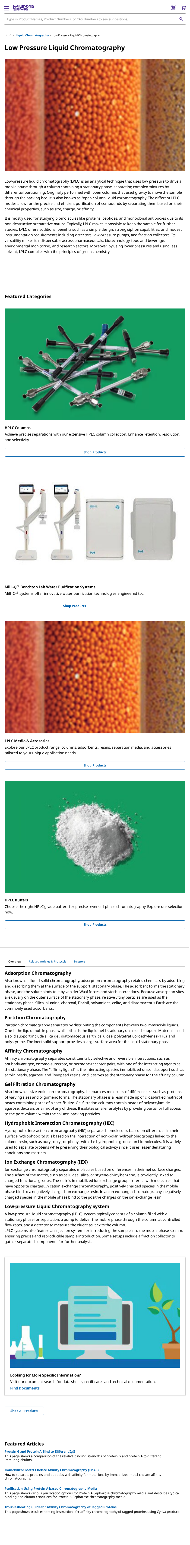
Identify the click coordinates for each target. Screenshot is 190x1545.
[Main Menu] (6, 8)
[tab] (15, 961)
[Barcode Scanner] (174, 8)
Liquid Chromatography (32, 35)
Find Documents (25, 1388)
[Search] (181, 19)
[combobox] (95, 19)
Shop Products (95, 452)
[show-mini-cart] (183, 8)
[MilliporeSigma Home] (23, 8)
